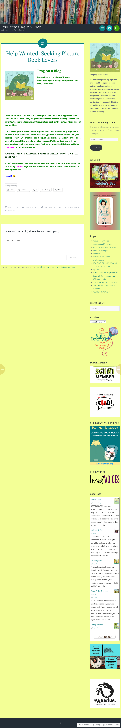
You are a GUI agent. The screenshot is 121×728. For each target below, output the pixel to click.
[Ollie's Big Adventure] (116, 563)
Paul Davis (94, 597)
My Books (96, 269)
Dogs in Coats (96, 500)
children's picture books (55, 207)
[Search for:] (105, 308)
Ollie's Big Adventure (98, 560)
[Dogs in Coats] (116, 504)
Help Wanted (10, 210)
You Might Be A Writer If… (102, 292)
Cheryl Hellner (95, 628)
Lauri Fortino (31, 207)
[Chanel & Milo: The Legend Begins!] (116, 592)
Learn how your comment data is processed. (55, 267)
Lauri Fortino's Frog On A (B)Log (21, 27)
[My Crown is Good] (116, 532)
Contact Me (97, 253)
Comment (72, 258)
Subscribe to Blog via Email (104, 122)
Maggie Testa (95, 564)
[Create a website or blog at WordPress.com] (60, 723)
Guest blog (73, 207)
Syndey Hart (95, 533)
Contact (19, 166)
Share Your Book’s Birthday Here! (105, 282)
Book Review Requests (101, 250)
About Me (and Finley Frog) (102, 244)
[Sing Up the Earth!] (116, 628)
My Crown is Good (97, 530)
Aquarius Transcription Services (104, 247)
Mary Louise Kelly (96, 503)
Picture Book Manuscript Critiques (105, 273)
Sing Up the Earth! (97, 625)
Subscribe (96, 147)
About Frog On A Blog (101, 241)
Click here (9, 147)
